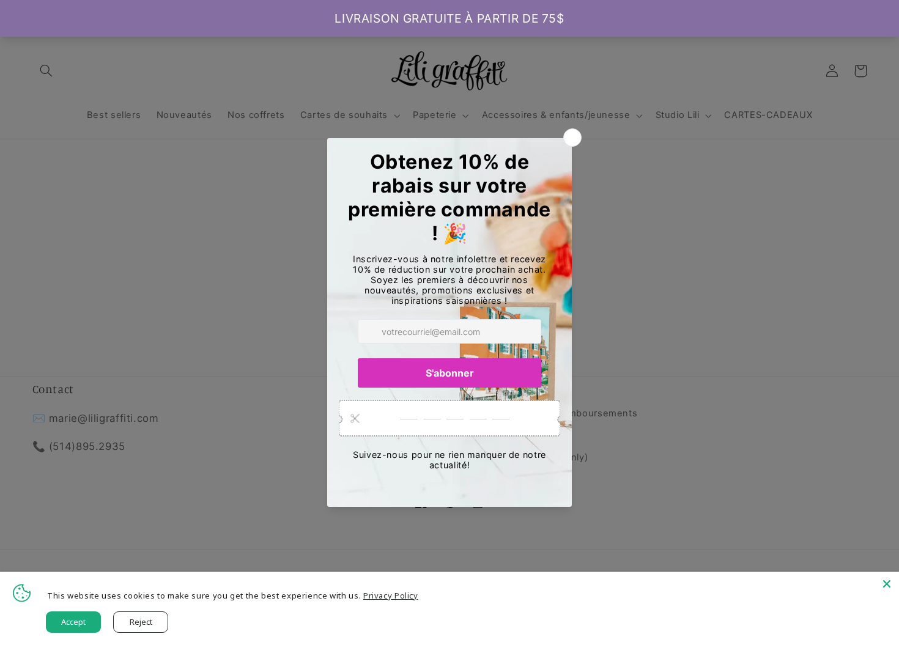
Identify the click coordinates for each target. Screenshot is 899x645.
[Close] (887, 584)
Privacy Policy (390, 595)
